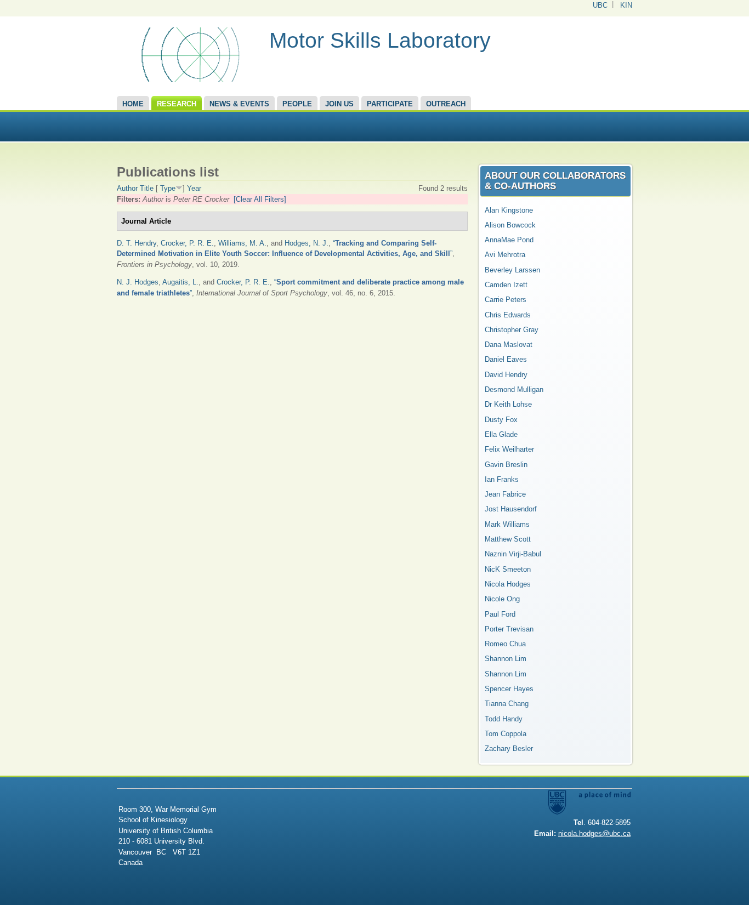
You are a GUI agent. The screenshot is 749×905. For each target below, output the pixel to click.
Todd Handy (504, 719)
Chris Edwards (508, 315)
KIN (626, 5)
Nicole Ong (502, 599)
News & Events (239, 104)
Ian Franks (502, 479)
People (297, 104)
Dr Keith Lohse (508, 404)
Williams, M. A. (242, 243)
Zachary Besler (509, 748)
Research (176, 104)
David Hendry (506, 375)
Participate (390, 104)
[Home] (189, 80)
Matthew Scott (508, 539)
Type (167, 188)
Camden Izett (506, 285)
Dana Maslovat (508, 344)
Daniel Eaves (506, 359)
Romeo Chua (505, 644)
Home (133, 104)
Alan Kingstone (509, 210)
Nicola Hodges (508, 584)
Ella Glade (501, 434)
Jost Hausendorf (511, 509)
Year (194, 188)
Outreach (446, 104)
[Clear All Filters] (260, 199)
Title (147, 188)
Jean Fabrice (505, 494)
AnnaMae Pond (509, 240)
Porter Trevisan (509, 629)
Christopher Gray (511, 330)
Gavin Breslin (506, 464)
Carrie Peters (505, 299)
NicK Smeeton (508, 569)
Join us (339, 104)
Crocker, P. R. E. (187, 243)
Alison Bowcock (510, 225)
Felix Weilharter (509, 449)
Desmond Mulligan (514, 389)
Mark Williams (507, 524)
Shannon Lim (505, 658)
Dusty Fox (501, 419)
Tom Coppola (505, 734)
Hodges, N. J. (306, 243)
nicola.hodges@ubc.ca (594, 833)
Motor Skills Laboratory (380, 40)
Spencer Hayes (509, 689)
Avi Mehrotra (505, 255)
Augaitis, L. (180, 282)
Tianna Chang (507, 703)
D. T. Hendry (136, 243)
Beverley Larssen (512, 270)
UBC (600, 5)
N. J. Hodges (137, 282)
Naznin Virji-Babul (513, 554)
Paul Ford (500, 614)
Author (127, 188)
